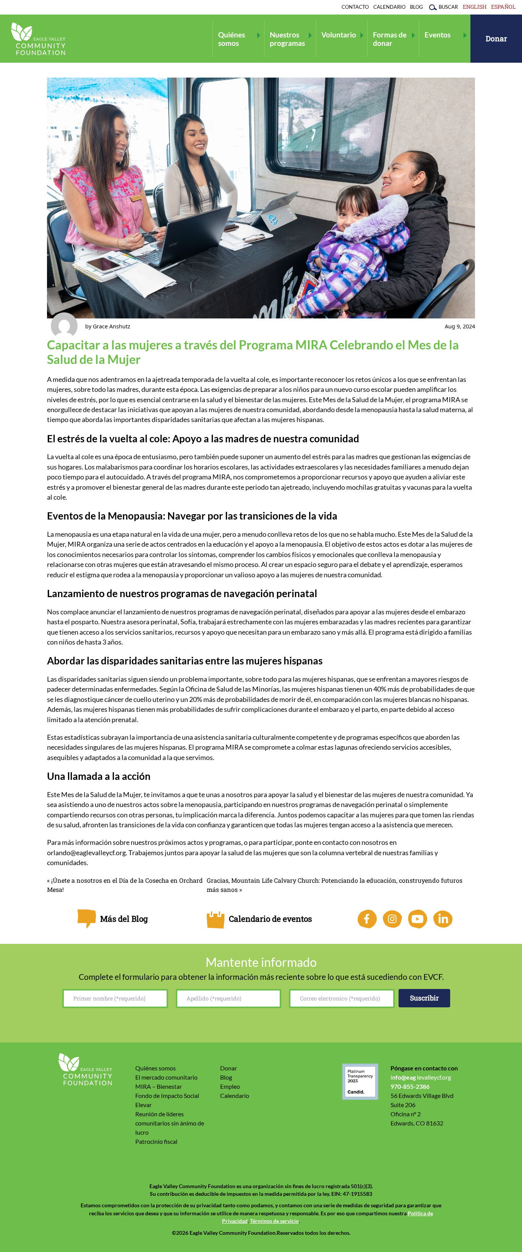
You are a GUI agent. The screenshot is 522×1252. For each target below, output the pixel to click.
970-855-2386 (410, 1086)
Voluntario (338, 34)
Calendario (389, 7)
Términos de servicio (274, 1221)
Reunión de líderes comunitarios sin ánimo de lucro (169, 1123)
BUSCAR (448, 7)
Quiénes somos (231, 38)
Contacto (355, 7)
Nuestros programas (287, 38)
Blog (416, 7)
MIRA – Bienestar (158, 1086)
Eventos (438, 34)
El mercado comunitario (166, 1077)
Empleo (230, 1086)
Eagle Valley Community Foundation (38, 39)
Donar (496, 38)
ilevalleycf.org (421, 1077)
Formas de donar (390, 38)
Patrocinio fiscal (156, 1141)
